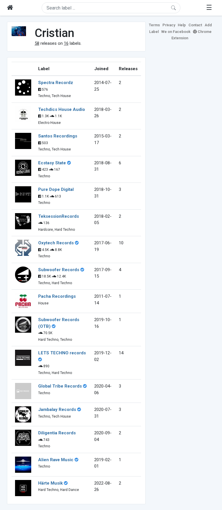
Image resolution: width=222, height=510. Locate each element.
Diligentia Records (57, 432)
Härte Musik (50, 483)
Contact (195, 25)
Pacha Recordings (57, 296)
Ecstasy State (52, 162)
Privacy (168, 25)
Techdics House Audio (61, 109)
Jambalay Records (57, 409)
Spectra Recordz (55, 82)
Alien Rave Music (55, 459)
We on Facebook (175, 31)
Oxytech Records (56, 242)
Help (182, 25)
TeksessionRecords (58, 216)
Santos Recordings (57, 136)
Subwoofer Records (58, 269)
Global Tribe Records (60, 386)
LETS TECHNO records (62, 352)
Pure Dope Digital (56, 189)
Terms (154, 25)
